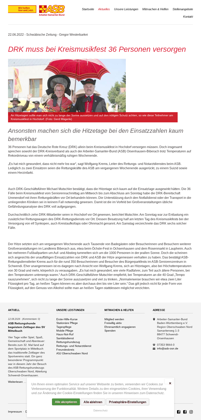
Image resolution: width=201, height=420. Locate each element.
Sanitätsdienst (65, 338)
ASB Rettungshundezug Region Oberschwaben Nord (185, 412)
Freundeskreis (65, 349)
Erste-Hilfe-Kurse (67, 319)
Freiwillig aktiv (113, 323)
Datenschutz (100, 410)
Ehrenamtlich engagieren (120, 326)
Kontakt (188, 16)
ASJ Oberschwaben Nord (72, 353)
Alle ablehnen (93, 402)
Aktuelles (104, 9)
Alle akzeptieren (66, 402)
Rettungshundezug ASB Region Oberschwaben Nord (191, 412)
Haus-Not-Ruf (64, 334)
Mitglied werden (114, 319)
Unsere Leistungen (126, 9)
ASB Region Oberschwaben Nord (179, 412)
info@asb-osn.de (167, 348)
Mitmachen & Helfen (155, 9)
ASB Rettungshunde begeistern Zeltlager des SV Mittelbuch (26, 327)
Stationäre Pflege (67, 323)
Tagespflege (63, 326)
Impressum (15, 411)
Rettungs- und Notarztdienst (73, 345)
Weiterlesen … (17, 381)
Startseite (88, 9)
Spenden (110, 330)
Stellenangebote (183, 9)
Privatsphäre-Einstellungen (127, 402)
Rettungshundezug (68, 342)
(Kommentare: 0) (31, 319)
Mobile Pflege (64, 330)
